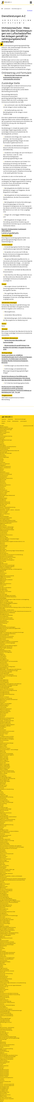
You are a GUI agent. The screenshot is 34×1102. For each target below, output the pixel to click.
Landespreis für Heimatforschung (7, 770)
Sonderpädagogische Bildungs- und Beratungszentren (11, 569)
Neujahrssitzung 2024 (4, 1073)
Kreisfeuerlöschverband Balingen (6, 743)
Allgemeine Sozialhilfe (4, 926)
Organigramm (3, 465)
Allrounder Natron (3, 856)
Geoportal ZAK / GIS (4, 986)
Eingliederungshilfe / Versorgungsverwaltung (9, 932)
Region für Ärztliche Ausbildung (6, 1048)
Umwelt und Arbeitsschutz (5, 466)
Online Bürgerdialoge (4, 457)
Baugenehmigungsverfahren (6, 523)
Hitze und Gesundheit (4, 640)
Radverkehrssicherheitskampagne (7, 944)
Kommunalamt (3, 433)
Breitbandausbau (3, 1093)
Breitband (2, 571)
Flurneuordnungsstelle (4, 997)
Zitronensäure (3, 855)
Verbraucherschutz (4, 1007)
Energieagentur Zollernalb (5, 725)
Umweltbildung (3, 866)
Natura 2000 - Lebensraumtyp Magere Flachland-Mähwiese (12, 550)
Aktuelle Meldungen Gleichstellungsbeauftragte (9, 1038)
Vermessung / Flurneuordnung (6, 973)
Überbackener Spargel (4, 843)
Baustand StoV (3, 714)
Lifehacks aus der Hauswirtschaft (6, 853)
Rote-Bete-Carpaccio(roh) (5, 839)
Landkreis (2, 1078)
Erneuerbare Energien (4, 540)
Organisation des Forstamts (5, 591)
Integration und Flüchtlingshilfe (6, 1014)
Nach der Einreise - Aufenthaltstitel (7, 1027)
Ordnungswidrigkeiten (4, 897)
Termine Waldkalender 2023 (5, 606)
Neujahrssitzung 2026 (4, 1075)
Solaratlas (2, 728)
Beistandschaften (3, 662)
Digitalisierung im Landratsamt (6, 579)
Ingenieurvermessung (4, 981)
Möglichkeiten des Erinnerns (6, 812)
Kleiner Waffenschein (4, 891)
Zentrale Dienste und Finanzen (6, 938)
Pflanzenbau (2, 822)
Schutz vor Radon (3, 492)
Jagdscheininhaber (4, 886)
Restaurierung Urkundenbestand (6, 737)
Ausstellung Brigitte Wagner (5, 777)
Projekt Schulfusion (4, 706)
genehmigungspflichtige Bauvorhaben (8, 520)
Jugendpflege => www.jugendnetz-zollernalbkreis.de (10, 669)
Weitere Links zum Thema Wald (6, 602)
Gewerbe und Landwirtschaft (6, 474)
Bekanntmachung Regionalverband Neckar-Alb (9, 450)
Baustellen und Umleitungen (6, 453)
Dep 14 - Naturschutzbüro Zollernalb (7, 772)
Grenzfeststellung (3, 977)
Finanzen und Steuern (4, 696)
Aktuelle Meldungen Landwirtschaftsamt (8, 816)
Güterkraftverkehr (3, 960)
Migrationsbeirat (3, 1096)
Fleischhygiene (3, 1006)
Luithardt (2, 793)
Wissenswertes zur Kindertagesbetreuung (8, 675)
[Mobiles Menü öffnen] (30, 2)
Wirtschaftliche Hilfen (4, 660)
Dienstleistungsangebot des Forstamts (8, 595)
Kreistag (1, 1068)
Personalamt (2, 916)
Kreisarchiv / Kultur (4, 733)
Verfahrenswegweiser (4, 682)
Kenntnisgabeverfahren (5, 519)
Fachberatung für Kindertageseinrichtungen (9, 670)
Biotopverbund (3, 549)
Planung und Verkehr (4, 940)
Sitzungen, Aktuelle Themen (5, 1097)
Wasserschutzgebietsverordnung (6, 824)
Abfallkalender (3, 500)
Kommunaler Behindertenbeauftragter (8, 1056)
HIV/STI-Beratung (3, 623)
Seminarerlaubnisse (4, 914)
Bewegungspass (3, 1049)
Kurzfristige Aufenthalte (5, 1019)
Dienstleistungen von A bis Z (6, 1022)
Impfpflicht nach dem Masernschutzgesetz (8, 645)
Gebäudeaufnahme (4, 976)
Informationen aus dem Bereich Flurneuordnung (10, 994)
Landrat (1, 1064)
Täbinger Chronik (3, 785)
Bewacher (2, 881)
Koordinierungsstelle (4, 665)
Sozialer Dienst (3, 657)
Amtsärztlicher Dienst (4, 621)
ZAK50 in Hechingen (4, 757)
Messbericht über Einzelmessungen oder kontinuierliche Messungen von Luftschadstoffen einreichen (16, 77)
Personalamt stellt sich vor (5, 918)
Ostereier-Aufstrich (4, 841)
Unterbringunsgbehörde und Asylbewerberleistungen (11, 1010)
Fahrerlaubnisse (3, 910)
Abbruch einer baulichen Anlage (6, 528)
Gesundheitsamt (3, 620)
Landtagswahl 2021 (4, 1090)
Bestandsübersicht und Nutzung (6, 797)
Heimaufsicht (2, 907)
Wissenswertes (3, 639)
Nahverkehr (2, 963)
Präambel (2, 1100)
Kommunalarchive (3, 799)
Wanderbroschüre (3, 1053)
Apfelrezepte (2, 864)
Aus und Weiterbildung (4, 832)
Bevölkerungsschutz (4, 553)
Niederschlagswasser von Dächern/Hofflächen (9, 831)
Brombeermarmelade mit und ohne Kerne (8, 848)
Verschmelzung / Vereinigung (6, 978)
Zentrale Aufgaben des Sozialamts (7, 928)
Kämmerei (2, 438)
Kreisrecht (2, 1067)
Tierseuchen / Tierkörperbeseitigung (7, 1005)
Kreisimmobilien (3, 700)
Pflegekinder (2, 654)
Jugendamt (2, 444)
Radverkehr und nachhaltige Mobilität (7, 943)
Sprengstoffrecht (3, 893)
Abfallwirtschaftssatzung (5, 503)
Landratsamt (7, 8)
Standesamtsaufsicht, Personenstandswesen (9, 902)
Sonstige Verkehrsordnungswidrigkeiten (8, 899)
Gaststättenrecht (3, 877)
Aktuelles (2, 425)
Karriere (1, 1101)
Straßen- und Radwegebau (5, 935)
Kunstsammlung (3, 803)
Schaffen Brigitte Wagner (5, 781)
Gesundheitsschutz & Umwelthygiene (7, 627)
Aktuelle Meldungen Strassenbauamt (7, 952)
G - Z (1, 1026)
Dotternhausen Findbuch (5, 748)
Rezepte (1, 837)
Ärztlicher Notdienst (4, 426)
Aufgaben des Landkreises (5, 577)
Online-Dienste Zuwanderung (6, 1030)
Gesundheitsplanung (4, 635)
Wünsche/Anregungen (4, 969)
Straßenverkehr (3, 956)
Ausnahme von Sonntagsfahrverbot (7, 957)
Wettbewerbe (2, 581)
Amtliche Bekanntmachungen (6, 429)
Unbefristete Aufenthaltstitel (6, 1028)
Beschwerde (2, 480)
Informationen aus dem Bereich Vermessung (9, 993)
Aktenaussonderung (4, 810)
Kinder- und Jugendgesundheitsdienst (7, 633)
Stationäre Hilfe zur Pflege (5, 931)
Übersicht (3, 421)
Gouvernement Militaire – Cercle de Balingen (9, 749)
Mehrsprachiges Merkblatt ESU (6, 646)
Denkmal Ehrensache (4, 740)
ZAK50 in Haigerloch (4, 760)
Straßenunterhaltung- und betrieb (7, 941)
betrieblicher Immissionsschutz (6, 478)
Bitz (1, 790)
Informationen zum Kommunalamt (7, 731)
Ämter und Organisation (5, 463)
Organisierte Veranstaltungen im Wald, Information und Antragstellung (14, 599)
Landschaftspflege (3, 545)
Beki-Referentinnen (4, 836)
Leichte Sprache (23, 421)
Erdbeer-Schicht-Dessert (5, 844)
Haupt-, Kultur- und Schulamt (6, 648)
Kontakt (9, 421)
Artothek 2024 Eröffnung (5, 766)
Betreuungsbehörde (4, 909)
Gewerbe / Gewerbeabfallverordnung (7, 507)
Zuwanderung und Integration (6, 1009)
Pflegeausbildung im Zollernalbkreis (7, 930)
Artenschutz (2, 544)
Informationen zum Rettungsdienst (7, 559)
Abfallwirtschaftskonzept (5, 502)
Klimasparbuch (3, 727)
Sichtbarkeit (2, 948)
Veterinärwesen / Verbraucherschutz (7, 1002)
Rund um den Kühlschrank (5, 859)
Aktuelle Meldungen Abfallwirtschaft (7, 495)
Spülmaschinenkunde (4, 861)
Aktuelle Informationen (4, 1046)
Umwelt (1, 434)
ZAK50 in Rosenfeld (4, 756)
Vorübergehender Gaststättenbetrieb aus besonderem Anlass (12, 880)
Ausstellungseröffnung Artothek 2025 (7, 778)
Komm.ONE (30, 425)
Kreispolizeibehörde (4, 895)
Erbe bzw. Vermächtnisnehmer (6, 889)
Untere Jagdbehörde (4, 894)
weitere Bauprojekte (4, 712)
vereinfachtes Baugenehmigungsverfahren (8, 521)
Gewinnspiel (2, 972)
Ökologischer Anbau (4, 829)
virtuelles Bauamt (3, 532)
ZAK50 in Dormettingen (4, 764)
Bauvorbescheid (3, 525)
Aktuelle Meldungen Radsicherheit (7, 953)
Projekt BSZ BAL (3, 707)
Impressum (4, 419)
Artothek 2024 (3, 762)
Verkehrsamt (2, 437)
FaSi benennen (3, 486)
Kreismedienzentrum (4, 732)
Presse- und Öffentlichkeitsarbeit (6, 1057)
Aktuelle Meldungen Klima (5, 719)
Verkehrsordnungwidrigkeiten (6, 898)
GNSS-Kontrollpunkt (4, 989)
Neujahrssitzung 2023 (4, 1072)
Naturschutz (2, 542)
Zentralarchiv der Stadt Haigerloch (7, 754)
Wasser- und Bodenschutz (5, 467)
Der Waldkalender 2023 (4, 604)
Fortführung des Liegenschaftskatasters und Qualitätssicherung (13, 982)
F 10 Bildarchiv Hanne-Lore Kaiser (7, 736)
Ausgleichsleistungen (4, 818)
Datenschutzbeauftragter (5, 923)
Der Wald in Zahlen (4, 590)
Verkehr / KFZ (2, 955)
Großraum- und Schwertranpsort (6, 959)
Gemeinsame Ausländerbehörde (6, 1015)
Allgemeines (2, 936)
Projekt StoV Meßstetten (5, 710)
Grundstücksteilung (4, 530)
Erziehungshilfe (3, 656)
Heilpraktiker (2, 644)
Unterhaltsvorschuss (4, 664)
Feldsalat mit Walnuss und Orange (7, 840)
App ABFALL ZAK (3, 504)
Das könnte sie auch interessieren (7, 1098)
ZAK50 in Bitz (2, 751)
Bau (1, 939)
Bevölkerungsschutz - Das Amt (6, 558)
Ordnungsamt (3, 445)
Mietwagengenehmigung (5, 961)
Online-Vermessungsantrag (5, 1001)
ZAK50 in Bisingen (3, 744)
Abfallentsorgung (3, 498)
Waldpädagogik (3, 598)
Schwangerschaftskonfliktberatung (7, 694)
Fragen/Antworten (3, 968)
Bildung (1, 562)
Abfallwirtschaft (3, 430)
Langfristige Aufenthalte (5, 1021)
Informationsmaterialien (5, 508)
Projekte (1, 806)
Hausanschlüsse (3, 573)
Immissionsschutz (3, 533)
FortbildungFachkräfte (4, 673)
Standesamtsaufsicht (4, 903)
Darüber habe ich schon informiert (7, 971)
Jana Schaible (2, 783)
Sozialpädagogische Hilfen (5, 650)
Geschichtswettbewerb (4, 761)
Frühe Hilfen (2, 677)
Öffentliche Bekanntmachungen (6, 428)
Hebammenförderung (4, 1051)
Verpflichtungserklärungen (5, 1018)
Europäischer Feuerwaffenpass (6, 890)
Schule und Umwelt (4, 511)
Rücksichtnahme (3, 945)
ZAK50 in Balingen (3, 773)
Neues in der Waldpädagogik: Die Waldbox (8, 603)
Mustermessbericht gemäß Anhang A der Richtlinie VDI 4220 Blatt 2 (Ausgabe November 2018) (17, 347)
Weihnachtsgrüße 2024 (4, 768)
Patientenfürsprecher (4, 1035)
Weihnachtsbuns (3, 852)
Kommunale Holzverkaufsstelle (6, 615)
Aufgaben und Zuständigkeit (6, 703)
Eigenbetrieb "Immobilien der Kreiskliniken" (9, 699)
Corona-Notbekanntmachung (6, 436)
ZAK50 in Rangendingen (5, 765)
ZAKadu (1, 967)
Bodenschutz (2, 471)
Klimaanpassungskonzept (5, 722)
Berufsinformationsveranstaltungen (7, 565)
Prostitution (2, 882)
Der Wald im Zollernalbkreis (5, 587)
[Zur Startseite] (7, 3)
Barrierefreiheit (15, 421)
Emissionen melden (4, 537)
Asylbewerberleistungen (5, 1011)
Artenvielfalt (2, 548)
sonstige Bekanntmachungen (6, 440)
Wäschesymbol (3, 857)
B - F (1, 1024)
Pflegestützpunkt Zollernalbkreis (6, 1059)
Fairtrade (2, 459)
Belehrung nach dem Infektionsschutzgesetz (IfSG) (10, 628)
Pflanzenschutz (3, 826)
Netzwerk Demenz (3, 1060)
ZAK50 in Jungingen (4, 769)
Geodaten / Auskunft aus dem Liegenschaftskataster (10, 985)
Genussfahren (3, 951)
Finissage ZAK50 (3, 776)
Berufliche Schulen (4, 563)
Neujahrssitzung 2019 (4, 1069)
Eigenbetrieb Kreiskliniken (5, 711)
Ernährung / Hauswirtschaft (5, 835)
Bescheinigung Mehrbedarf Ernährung (7, 927)
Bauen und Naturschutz (5, 432)
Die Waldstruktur (3, 589)
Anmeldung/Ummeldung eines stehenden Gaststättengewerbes (13, 878)
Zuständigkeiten (3, 658)
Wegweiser (2, 1052)
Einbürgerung (3, 1031)
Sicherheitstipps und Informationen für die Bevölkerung (11, 554)
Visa (1, 1017)
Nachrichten (2, 454)
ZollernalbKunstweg (4, 758)
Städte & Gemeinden (4, 1065)
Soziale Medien (3, 455)
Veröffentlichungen (4, 807)
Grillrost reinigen (3, 860)
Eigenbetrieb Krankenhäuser (6, 708)
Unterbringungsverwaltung (5, 1013)
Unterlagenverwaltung (4, 801)
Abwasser (2, 469)
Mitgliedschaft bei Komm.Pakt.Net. (7, 575)
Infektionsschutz (3, 629)
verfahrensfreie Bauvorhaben (6, 517)
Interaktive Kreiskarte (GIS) (5, 1081)
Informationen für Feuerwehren (6, 556)
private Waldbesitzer (4, 616)
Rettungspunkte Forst (4, 614)
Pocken (1, 791)
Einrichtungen (3, 505)
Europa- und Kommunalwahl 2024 (7, 1084)
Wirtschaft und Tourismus (5, 1094)
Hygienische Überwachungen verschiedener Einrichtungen (12, 632)
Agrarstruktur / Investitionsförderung (7, 819)
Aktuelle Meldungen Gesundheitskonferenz (9, 1055)
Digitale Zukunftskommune (5, 583)
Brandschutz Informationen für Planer (7, 557)
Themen (1, 458)
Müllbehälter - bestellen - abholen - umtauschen (10, 509)
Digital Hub (2, 582)
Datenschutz (10, 419)
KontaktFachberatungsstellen (6, 671)
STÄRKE (1, 678)
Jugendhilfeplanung (4, 667)
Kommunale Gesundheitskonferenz (7, 1044)
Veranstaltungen (3, 1039)
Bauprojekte (2, 702)
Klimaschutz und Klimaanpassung (7, 718)
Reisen (1, 624)
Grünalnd (2, 827)
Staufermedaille (3, 786)
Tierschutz (2, 1003)
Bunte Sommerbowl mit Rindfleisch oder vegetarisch (10, 845)
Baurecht (2, 515)
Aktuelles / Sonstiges (4, 600)
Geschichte (2, 1080)
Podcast (1, 741)
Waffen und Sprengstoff (5, 884)
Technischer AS (3, 483)
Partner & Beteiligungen (5, 1061)
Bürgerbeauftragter (4, 1034)
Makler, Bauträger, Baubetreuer (6, 873)
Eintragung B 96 (3, 913)
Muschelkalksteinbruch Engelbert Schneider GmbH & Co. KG (12, 541)
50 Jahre (1, 461)
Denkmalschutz (3, 552)
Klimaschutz (2, 716)
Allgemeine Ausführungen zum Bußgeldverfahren (10, 901)
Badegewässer (3, 631)
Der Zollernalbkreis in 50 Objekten (7, 739)
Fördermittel (2, 574)
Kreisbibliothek (3, 798)
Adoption (2, 653)
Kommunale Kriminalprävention (6, 1077)
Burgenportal (2, 794)
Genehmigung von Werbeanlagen (7, 527)
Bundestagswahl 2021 (4, 1088)
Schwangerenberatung (4, 691)
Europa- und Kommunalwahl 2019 (7, 1085)
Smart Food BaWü (3, 512)
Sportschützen (3, 887)
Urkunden (2, 787)
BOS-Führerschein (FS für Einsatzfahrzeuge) (9, 915)
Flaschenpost (2, 774)
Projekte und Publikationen (5, 567)
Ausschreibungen (3, 452)
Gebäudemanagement (4, 704)
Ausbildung (2, 988)
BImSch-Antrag (3, 479)
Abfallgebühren (3, 499)
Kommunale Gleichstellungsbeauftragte (8, 1036)
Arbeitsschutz (2, 482)
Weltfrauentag (3, 1043)
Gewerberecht (3, 872)
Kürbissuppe (2, 849)
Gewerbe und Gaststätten (5, 870)
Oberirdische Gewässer (4, 473)
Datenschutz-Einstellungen (20, 419)
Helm (1, 949)
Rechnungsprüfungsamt (5, 920)
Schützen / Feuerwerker (5, 491)
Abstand (1, 947)
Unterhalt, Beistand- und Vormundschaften (9, 661)
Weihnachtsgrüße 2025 (4, 779)
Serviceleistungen (3, 594)
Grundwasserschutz (4, 475)
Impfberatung (3, 625)
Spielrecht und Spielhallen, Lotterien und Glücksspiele (11, 876)
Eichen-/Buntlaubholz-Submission (7, 619)
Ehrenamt (2, 811)
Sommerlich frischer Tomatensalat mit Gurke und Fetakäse (12, 847)
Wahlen (1, 1082)
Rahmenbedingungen (4, 516)
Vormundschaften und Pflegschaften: (7, 666)
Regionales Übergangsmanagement (7, 566)
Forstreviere (2, 592)
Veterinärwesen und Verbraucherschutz (8, 446)
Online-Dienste (3, 585)
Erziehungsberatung (4, 679)
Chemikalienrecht (3, 490)
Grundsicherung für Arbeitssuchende (7, 934)
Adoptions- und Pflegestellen (6, 652)
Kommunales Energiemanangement (7, 724)
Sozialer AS (2, 487)
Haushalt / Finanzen (4, 1076)
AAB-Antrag (2, 524)
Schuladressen (3, 715)
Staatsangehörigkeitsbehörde (6, 905)
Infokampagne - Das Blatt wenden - (7, 610)
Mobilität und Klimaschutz (5, 723)
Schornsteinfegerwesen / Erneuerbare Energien (9, 538)
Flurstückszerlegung (4, 980)
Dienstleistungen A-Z (16, 8)
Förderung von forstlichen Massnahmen (8, 596)
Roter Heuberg (3, 561)
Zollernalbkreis (3, 1063)
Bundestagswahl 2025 (4, 1086)
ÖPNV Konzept (3, 964)
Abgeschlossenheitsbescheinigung (7, 529)
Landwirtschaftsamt (4, 449)
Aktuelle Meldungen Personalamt (7, 919)
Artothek (2, 804)
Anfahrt (3, 423)
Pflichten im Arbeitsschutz (5, 484)
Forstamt (2, 442)
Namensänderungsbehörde (5, 906)
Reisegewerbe (3, 874)
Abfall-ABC (2, 496)
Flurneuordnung (3, 984)
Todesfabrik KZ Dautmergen (5, 808)
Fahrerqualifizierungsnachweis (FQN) (7, 911)
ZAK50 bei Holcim (3, 747)
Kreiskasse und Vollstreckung (6, 698)
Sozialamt (2, 441)
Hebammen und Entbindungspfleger (7, 642)
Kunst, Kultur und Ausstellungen (6, 802)
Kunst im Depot (3, 745)
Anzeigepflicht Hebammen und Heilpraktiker (9, 641)
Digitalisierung (3, 570)
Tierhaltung (2, 833)
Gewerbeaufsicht (3, 477)
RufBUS (1, 965)
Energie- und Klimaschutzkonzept (7, 720)
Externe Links (2, 990)
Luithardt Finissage (4, 795)
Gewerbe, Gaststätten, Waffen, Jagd (7, 869)
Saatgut (1, 828)
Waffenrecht (2, 885)
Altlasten (2, 470)
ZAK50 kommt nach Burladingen (6, 753)
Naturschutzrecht (3, 546)
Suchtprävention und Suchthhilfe (7, 636)
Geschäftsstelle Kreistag (5, 448)
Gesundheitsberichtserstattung (6, 637)
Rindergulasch (3, 851)
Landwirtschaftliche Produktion (6, 820)
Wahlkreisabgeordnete (4, 1092)
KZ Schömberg (3, 752)
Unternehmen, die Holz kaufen (6, 617)
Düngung (2, 823)
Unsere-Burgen (3, 814)
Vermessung (2, 974)
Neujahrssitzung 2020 (4, 1071)
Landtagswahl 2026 (4, 1089)
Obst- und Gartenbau (4, 865)
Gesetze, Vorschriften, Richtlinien (6, 674)
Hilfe (1, 1040)
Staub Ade (2, 862)
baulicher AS (2, 488)
